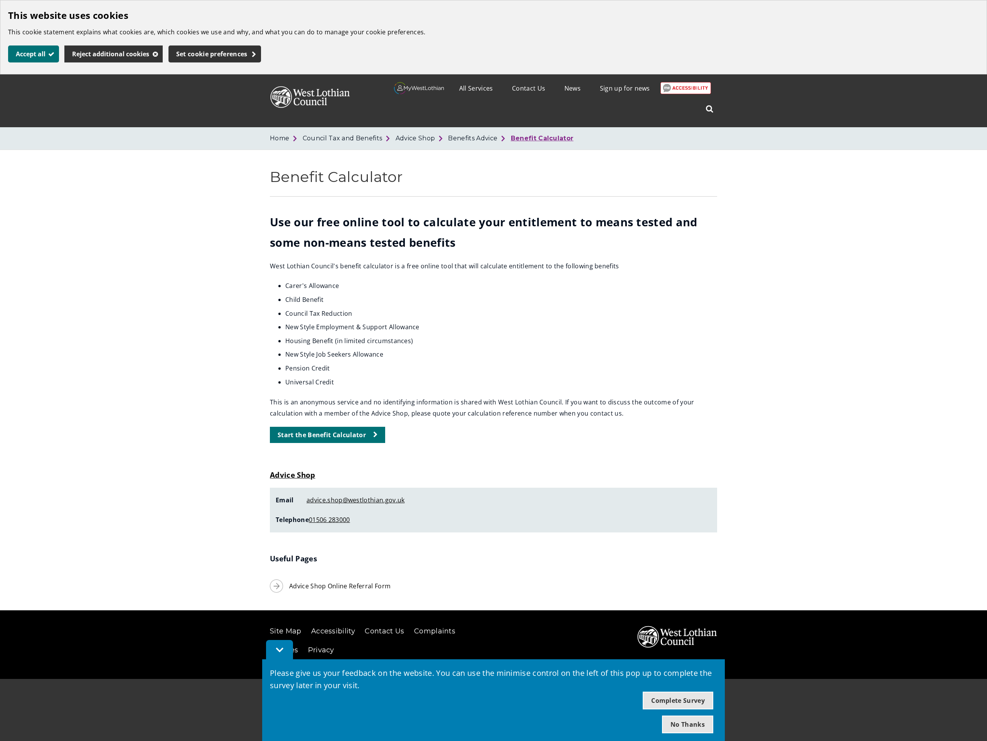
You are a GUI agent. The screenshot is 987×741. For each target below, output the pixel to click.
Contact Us (528, 88)
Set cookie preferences (212, 54)
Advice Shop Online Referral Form (340, 586)
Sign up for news (625, 88)
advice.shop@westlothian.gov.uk (356, 500)
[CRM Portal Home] (419, 92)
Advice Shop (415, 138)
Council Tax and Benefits (342, 138)
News (572, 88)
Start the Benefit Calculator (322, 435)
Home (279, 138)
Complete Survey (678, 700)
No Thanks (687, 724)
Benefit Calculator (542, 138)
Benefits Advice (472, 138)
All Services (476, 88)
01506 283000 (329, 519)
